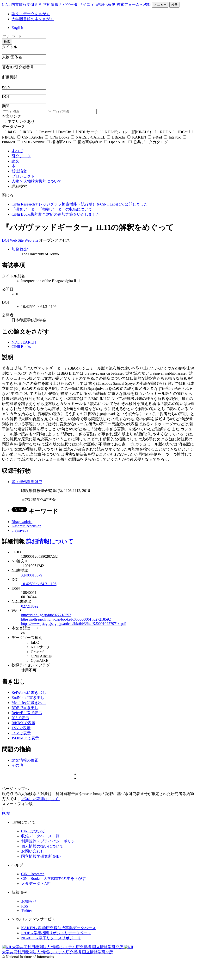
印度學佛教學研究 (27, 482)
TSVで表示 (21, 728)
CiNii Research (32, 874)
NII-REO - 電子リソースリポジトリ (51, 938)
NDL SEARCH (24, 342)
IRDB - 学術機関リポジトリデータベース (56, 933)
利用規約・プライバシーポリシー (50, 841)
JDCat (182, 132)
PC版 (6, 813)
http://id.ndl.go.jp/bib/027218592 (46, 615)
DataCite (65, 132)
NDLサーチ (88, 132)
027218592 (29, 606)
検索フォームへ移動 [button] (134, 4)
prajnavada (20, 530)
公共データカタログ (150, 142)
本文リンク (11, 116)
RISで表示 (20, 718)
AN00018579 (31, 575)
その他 (17, 765)
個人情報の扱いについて (42, 846)
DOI (5, 96)
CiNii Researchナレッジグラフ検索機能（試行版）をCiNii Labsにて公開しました (80, 204)
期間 (6, 106)
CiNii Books (59, 137)
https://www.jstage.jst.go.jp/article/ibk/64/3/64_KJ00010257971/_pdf (73, 624)
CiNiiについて (33, 831)
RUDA (165, 132)
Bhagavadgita (22, 522)
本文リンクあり (21, 121)
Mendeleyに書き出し (29, 703)
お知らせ (29, 901)
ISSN (6, 87)
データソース (13, 127)
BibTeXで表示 (23, 723)
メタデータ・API (35, 883)
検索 (174, 5)
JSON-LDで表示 (25, 738)
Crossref (45, 132)
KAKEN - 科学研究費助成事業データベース (58, 928)
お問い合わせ (32, 851)
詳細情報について (50, 541)
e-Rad (157, 137)
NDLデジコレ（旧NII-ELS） (129, 132)
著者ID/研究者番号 (18, 67)
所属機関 (9, 77)
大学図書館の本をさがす (33, 19)
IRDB (27, 132)
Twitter (26, 910)
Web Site (17, 240)
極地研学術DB (90, 142)
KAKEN (139, 137)
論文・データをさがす (31, 14)
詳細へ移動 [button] (106, 4)
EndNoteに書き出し (28, 698)
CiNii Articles (32, 137)
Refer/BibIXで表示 (27, 713)
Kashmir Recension (26, 526)
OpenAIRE (118, 142)
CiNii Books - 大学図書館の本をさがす (53, 878)
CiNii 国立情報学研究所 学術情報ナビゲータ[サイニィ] (48, 4)
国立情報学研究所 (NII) (41, 856)
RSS (24, 906)
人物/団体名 (12, 57)
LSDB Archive (33, 142)
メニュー (160, 5)
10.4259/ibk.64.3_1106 (38, 584)
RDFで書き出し (25, 708)
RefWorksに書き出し (29, 692)
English (17, 28)
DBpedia (118, 137)
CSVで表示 (21, 733)
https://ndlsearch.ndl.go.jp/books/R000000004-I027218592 (66, 619)
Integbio (175, 137)
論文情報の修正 (25, 760)
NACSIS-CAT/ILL (90, 137)
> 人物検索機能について (41, 181)
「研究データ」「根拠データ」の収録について (52, 209)
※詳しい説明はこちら (40, 799)
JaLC (12, 132)
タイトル (9, 47)
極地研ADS (61, 142)
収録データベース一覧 (40, 836)
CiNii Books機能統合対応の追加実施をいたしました (56, 214)
